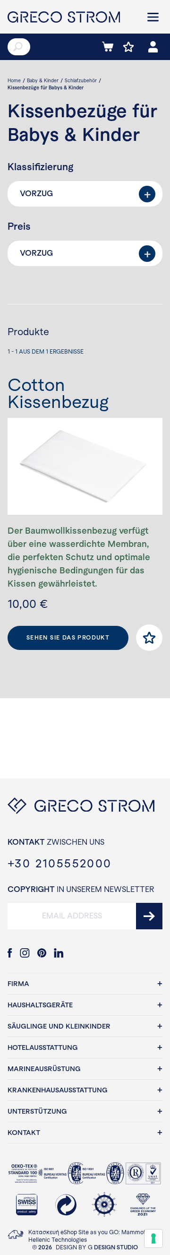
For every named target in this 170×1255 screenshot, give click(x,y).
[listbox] (85, 194)
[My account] (153, 46)
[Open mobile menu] (153, 17)
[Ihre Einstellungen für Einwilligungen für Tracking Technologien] (153, 1238)
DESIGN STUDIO (116, 1247)
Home (14, 80)
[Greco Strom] (71, 17)
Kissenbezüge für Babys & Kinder (46, 87)
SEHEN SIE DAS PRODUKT (68, 637)
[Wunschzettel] (128, 46)
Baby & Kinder (43, 80)
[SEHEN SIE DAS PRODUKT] (85, 466)
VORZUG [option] (36, 193)
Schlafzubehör (81, 80)
